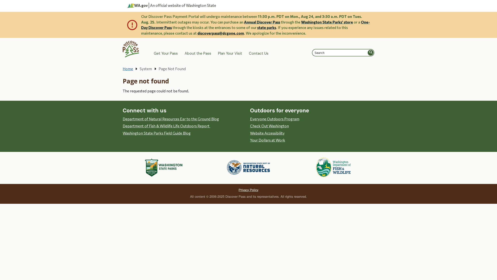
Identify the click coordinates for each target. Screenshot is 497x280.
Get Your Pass (166, 53)
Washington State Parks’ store (327, 22)
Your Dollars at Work (267, 140)
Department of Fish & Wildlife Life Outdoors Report (166, 126)
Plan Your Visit (230, 53)
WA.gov (141, 5)
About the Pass (198, 53)
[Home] (131, 49)
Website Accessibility (267, 133)
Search (370, 52)
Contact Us (258, 53)
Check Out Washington (269, 126)
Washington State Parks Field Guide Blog (157, 133)
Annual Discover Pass (262, 22)
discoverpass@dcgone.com (220, 33)
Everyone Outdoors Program (274, 119)
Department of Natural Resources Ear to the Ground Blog (171, 119)
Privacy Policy (248, 189)
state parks (266, 27)
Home (128, 68)
